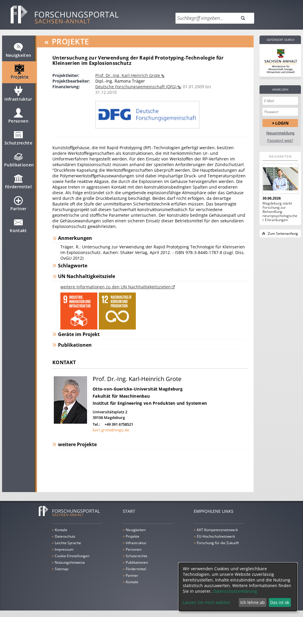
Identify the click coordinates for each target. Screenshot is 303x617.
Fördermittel (18, 186)
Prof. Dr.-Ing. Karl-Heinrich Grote (128, 75)
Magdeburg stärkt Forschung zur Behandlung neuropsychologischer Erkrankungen (279, 211)
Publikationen (19, 165)
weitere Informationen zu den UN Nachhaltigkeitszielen (115, 287)
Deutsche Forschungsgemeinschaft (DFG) (136, 86)
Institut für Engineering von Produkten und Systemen (150, 403)
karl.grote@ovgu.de (111, 430)
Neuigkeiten (18, 55)
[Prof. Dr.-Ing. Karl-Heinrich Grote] (70, 422)
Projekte (20, 77)
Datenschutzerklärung (235, 591)
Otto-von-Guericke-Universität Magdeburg (138, 389)
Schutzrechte (18, 143)
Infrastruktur (18, 99)
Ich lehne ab (252, 602)
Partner (18, 208)
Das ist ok (279, 602)
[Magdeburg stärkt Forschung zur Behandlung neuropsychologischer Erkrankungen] (280, 179)
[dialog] (238, 587)
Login (282, 123)
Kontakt (18, 230)
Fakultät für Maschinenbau (121, 396)
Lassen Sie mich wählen (206, 602)
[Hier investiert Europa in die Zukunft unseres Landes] (280, 60)
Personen (18, 121)
